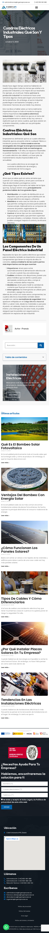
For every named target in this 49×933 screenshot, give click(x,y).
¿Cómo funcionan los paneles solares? (19, 550)
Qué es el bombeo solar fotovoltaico (20, 446)
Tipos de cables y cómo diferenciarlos (21, 600)
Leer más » (5, 463)
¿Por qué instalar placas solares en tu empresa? (21, 651)
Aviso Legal (24, 916)
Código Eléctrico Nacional (34, 301)
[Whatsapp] (6, 927)
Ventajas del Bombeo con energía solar (23, 497)
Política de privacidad (24, 906)
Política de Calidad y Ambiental (24, 920)
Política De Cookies (24, 911)
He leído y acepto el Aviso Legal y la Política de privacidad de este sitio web (23, 800)
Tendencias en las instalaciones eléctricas (21, 701)
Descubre (13, 395)
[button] (36, 7)
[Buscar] (41, 345)
